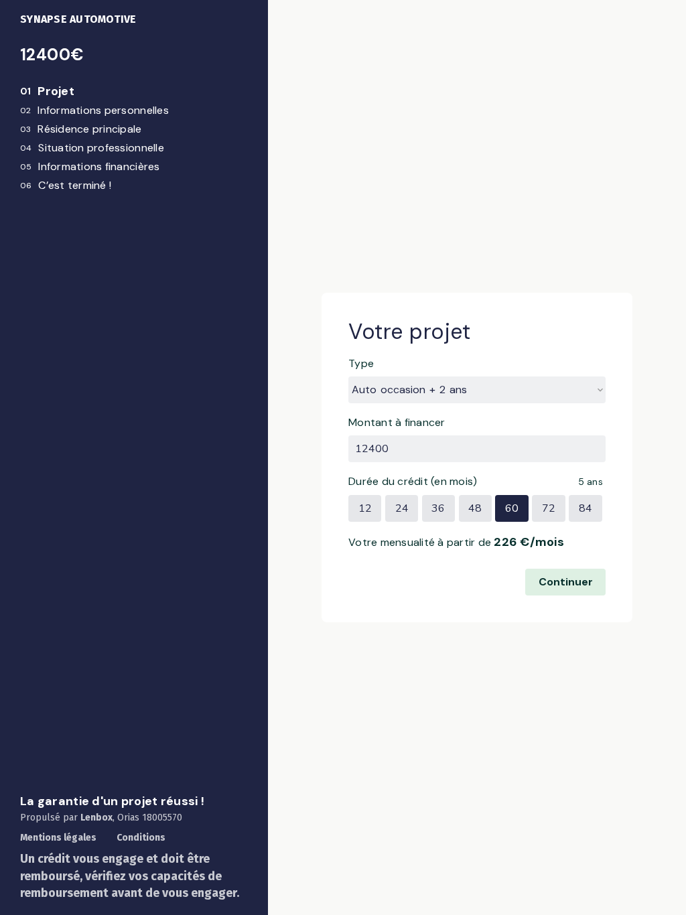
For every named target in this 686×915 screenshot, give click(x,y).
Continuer (566, 582)
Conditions (141, 837)
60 (512, 508)
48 (475, 508)
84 (585, 508)
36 (438, 508)
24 (402, 508)
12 (365, 508)
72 (548, 508)
